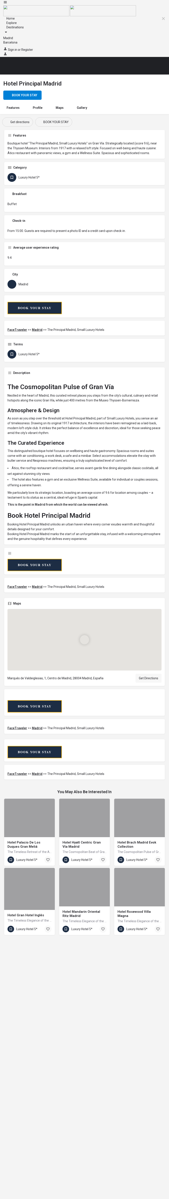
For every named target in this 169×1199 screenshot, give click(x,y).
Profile (37, 107)
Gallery (82, 107)
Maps (60, 107)
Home (10, 18)
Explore (11, 23)
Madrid (8, 38)
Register (27, 49)
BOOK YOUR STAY (34, 308)
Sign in (13, 49)
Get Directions (148, 678)
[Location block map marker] (84, 639)
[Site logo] (36, 10)
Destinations (15, 27)
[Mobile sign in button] (5, 54)
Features (13, 107)
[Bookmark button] (47, 859)
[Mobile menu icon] (84, 2)
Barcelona (10, 42)
